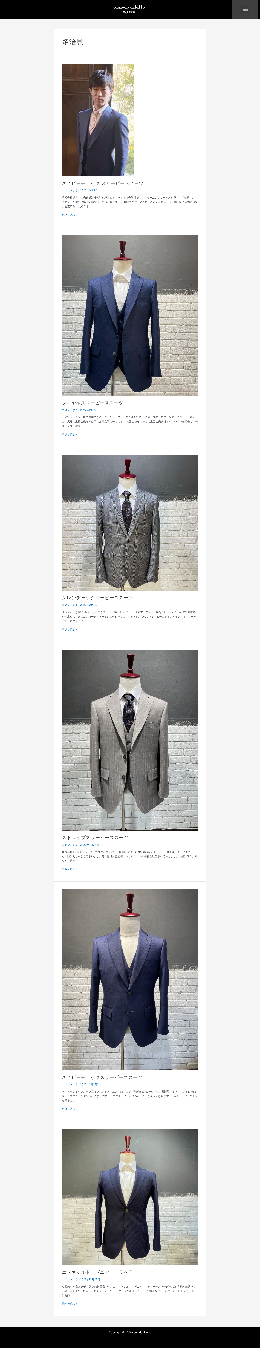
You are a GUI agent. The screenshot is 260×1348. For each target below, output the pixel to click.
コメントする (70, 190)
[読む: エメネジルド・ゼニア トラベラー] (130, 1197)
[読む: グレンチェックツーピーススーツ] (130, 522)
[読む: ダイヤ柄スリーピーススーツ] (130, 315)
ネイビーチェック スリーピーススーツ (103, 183)
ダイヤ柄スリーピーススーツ (92, 403)
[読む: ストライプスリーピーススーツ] (130, 740)
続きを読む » (69, 214)
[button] (245, 9)
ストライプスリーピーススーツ (95, 837)
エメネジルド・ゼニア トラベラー (100, 1272)
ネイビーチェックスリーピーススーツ (102, 1077)
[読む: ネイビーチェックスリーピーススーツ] (130, 979)
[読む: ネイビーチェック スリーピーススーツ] (98, 119)
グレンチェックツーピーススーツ (97, 597)
